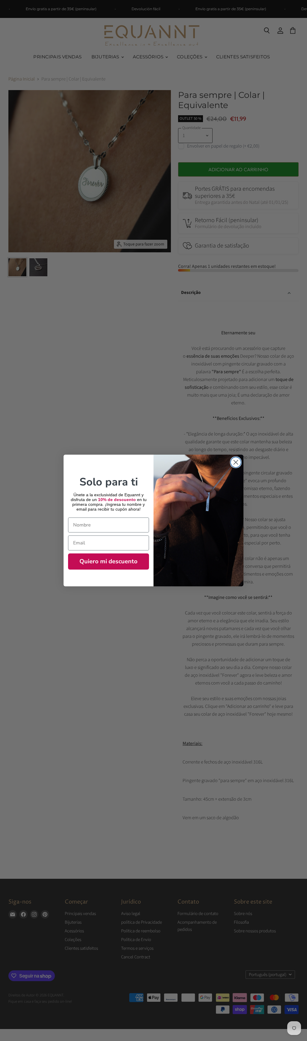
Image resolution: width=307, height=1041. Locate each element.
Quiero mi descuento (108, 561)
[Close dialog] (236, 462)
